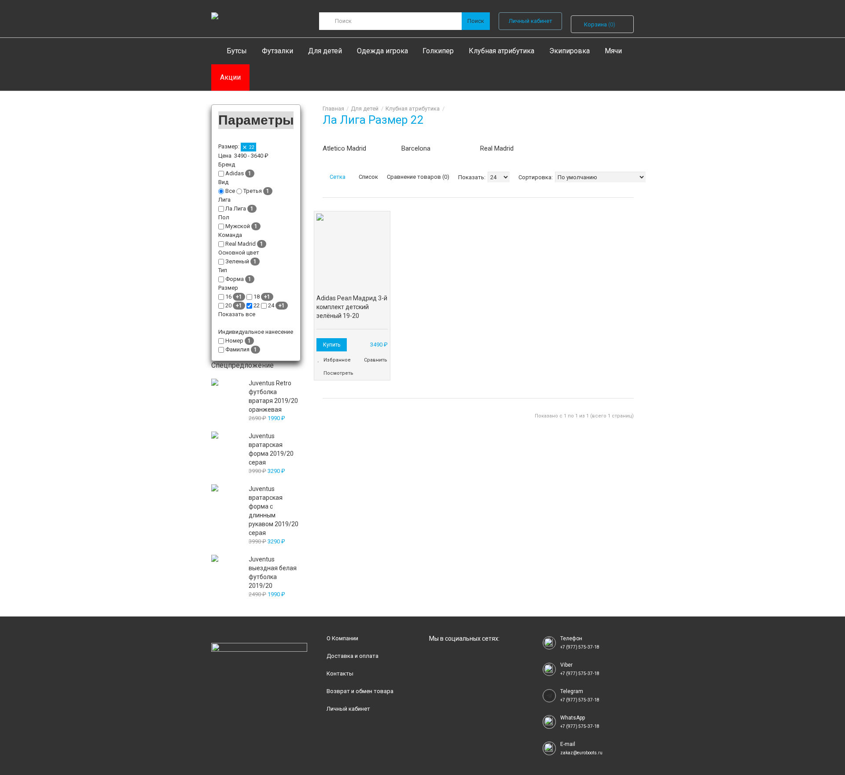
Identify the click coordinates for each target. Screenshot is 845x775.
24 (271, 305)
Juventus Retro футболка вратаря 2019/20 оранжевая (273, 396)
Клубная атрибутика (413, 108)
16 (228, 296)
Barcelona (415, 148)
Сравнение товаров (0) (418, 176)
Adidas (234, 173)
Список (367, 176)
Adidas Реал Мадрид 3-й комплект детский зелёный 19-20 (351, 307)
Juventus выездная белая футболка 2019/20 (273, 572)
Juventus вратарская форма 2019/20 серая (271, 449)
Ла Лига (235, 208)
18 (257, 296)
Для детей (364, 108)
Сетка (336, 176)
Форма (234, 279)
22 (251, 147)
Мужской (237, 226)
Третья (252, 191)
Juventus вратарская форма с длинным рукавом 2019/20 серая (273, 510)
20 (228, 305)
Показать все (237, 314)
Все (230, 191)
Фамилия (237, 349)
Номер (234, 340)
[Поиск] (476, 21)
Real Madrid (497, 148)
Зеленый (237, 261)
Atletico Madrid (344, 148)
